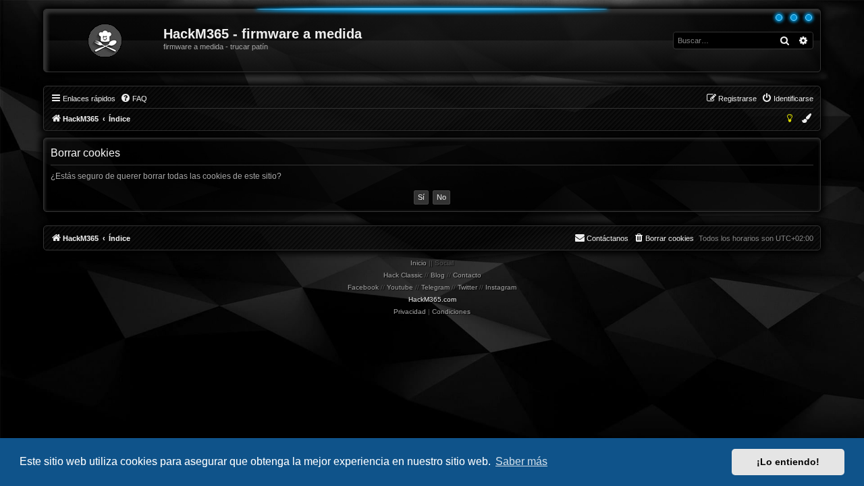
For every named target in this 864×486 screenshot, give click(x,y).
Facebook (363, 287)
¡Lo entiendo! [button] (788, 461)
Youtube (400, 287)
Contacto (467, 275)
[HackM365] (104, 40)
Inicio (418, 263)
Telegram (435, 287)
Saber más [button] (521, 461)
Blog (438, 275)
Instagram (500, 287)
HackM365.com (432, 299)
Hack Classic (403, 275)
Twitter (467, 287)
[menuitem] (133, 98)
